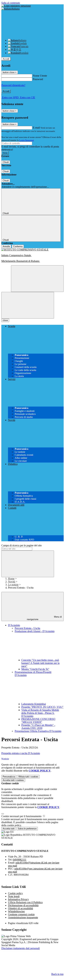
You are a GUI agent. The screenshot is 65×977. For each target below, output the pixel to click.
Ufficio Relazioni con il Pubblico (25, 902)
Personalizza (9, 776)
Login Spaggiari (26, 140)
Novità (11, 581)
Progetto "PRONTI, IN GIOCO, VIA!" (42, 707)
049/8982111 (19, 859)
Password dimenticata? (13, 85)
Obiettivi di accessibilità (20, 908)
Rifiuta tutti (28, 776)
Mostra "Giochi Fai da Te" (35, 669)
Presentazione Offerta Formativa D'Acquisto (38, 731)
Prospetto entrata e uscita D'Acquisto (20, 753)
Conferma (17, 246)
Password (38, 79)
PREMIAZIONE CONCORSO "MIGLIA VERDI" (38, 720)
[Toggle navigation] (27, 305)
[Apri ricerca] (37, 278)
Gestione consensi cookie (21, 914)
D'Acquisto (14, 625)
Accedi (6, 59)
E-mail (36, 127)
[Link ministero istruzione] (16, 5)
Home (11, 578)
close (5, 320)
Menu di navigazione (44, 618)
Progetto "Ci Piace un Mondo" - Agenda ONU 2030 (38, 726)
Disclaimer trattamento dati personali (20, 948)
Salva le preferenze (27, 828)
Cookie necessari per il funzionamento (21, 816)
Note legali (14, 896)
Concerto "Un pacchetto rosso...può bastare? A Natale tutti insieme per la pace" (40, 663)
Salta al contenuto (10, 2)
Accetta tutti (13, 780)
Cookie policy (15, 893)
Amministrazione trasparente (23, 917)
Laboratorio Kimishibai (33, 704)
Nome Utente (40, 75)
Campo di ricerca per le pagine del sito (21, 545)
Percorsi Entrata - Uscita (27, 628)
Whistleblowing (16, 911)
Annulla (6, 246)
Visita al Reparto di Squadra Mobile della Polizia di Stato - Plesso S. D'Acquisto (40, 713)
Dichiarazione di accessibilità (23, 905)
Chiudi (6, 162)
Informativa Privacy (18, 899)
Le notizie (13, 584)
